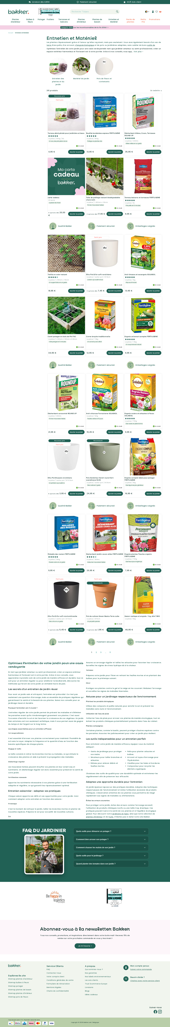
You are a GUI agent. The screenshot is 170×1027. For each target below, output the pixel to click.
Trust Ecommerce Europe (96, 984)
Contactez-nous (54, 973)
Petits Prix (143, 20)
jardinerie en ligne (120, 814)
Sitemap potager (15, 986)
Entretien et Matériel (114, 20)
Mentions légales (54, 987)
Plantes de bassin (97, 20)
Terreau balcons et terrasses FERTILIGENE (142, 197)
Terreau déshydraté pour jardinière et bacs (66, 133)
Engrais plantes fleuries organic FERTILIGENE (138, 555)
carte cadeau (53, 197)
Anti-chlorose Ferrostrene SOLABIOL (101, 413)
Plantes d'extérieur (15, 20)
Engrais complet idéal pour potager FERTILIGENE (140, 479)
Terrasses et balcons (64, 20)
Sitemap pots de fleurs (18, 997)
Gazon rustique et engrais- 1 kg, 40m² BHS (142, 616)
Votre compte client (55, 976)
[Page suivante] (116, 652)
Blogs (87, 991)
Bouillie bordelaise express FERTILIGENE (103, 133)
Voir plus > (138, 51)
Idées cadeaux (91, 994)
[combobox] (95, 11)
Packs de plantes (130, 20)
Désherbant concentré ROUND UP (62, 413)
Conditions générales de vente (60, 980)
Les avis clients (91, 980)
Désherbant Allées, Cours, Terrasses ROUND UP (140, 134)
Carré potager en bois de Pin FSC (62, 336)
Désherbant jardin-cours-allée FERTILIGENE (104, 554)
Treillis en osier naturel (57, 274)
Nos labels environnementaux (98, 976)
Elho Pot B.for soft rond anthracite (62, 616)
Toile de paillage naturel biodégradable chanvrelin (103, 198)
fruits (110, 817)
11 (110, 652)
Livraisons (89, 987)
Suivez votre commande (141, 969)
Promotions (154, 19)
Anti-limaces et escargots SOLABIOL (140, 274)
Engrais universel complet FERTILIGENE (141, 336)
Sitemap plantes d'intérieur (20, 993)
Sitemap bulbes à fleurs (18, 982)
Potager (41, 19)
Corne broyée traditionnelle (98, 336)
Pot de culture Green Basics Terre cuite (102, 616)
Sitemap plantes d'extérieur (20, 979)
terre (49, 45)
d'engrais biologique (84, 45)
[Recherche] (117, 11)
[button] (65, 12)
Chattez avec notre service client (145, 981)
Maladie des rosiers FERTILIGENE (61, 554)
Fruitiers (50, 19)
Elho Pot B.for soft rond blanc (98, 274)
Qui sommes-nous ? (94, 969)
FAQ (48, 969)
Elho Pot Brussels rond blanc (60, 478)
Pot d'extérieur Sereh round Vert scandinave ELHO (99, 479)
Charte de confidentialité (58, 991)
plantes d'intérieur (94, 817)
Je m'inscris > (85, 946)
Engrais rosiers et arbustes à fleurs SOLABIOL (139, 414)
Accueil (10, 33)
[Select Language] (147, 12)
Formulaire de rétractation (58, 984)
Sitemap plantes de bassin (19, 990)
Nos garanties (91, 973)
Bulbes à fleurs (30, 20)
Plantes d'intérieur (81, 20)
